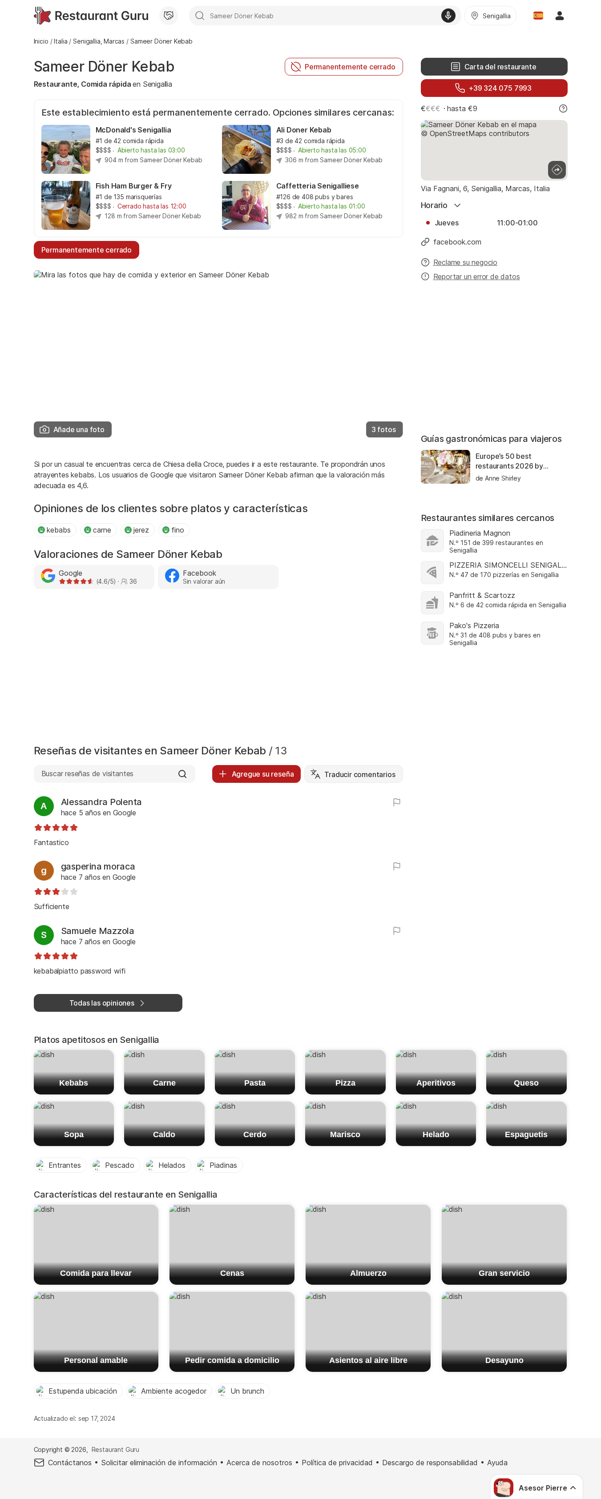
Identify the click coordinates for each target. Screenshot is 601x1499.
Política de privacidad (337, 1462)
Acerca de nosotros (259, 1462)
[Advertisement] (218, 669)
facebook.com (457, 241)
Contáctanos (70, 1462)
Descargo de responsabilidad (430, 1462)
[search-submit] (199, 15)
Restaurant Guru (115, 1449)
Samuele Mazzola (97, 931)
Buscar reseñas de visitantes (87, 773)
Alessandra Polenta (101, 802)
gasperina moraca (98, 866)
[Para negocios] (168, 15)
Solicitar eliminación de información (159, 1462)
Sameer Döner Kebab (104, 66)
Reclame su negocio (465, 262)
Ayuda (497, 1462)
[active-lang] (538, 15)
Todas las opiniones (101, 1002)
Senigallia (157, 84)
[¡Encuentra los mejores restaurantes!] (91, 15)
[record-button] (448, 15)
